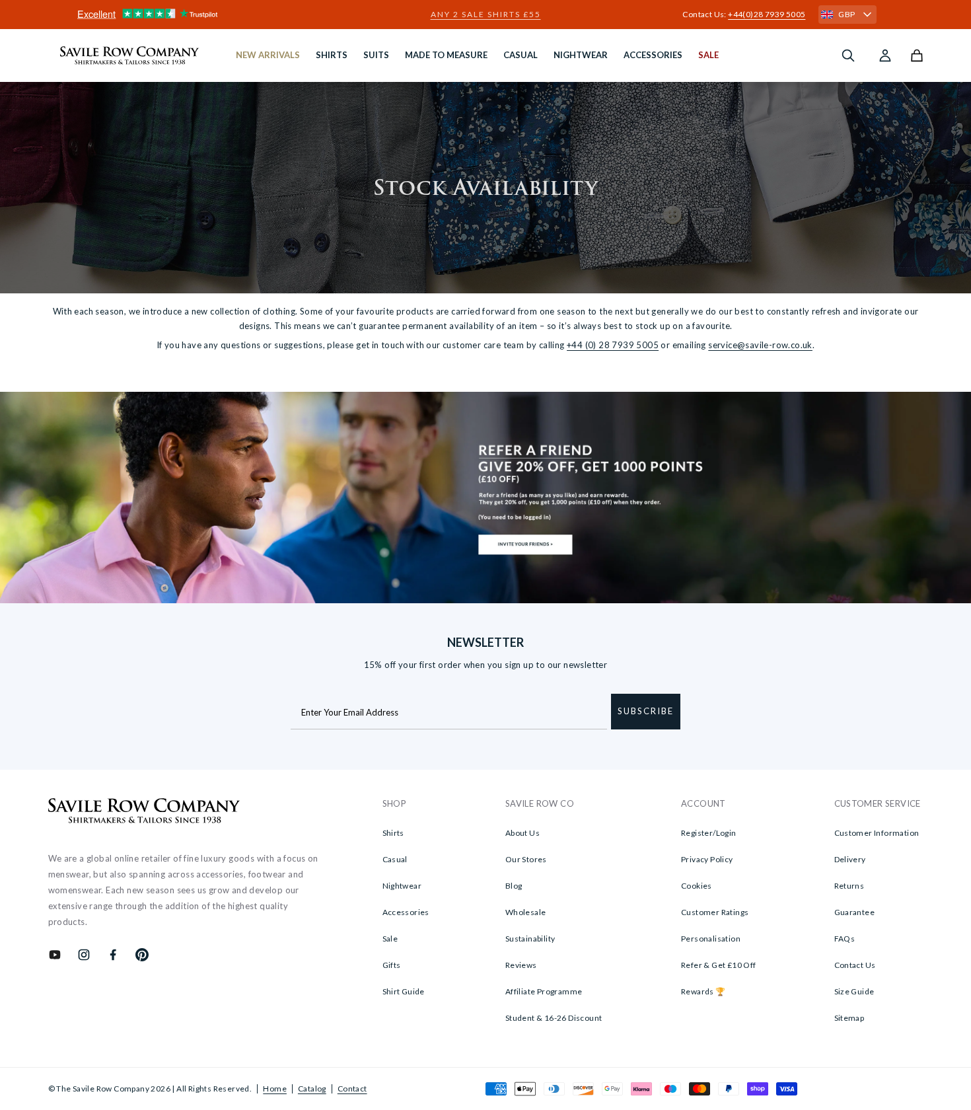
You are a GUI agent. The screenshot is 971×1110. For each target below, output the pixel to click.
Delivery (850, 859)
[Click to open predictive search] (848, 55)
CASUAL (520, 55)
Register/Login (709, 833)
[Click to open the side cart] (916, 55)
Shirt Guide (403, 991)
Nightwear (402, 886)
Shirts (393, 833)
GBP (846, 14)
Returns (849, 886)
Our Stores (526, 859)
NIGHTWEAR (581, 55)
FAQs (844, 939)
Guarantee (854, 912)
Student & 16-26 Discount (553, 1018)
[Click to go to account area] (885, 55)
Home (275, 1088)
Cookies (696, 886)
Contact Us (855, 965)
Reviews (521, 965)
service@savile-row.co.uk (760, 345)
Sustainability (530, 939)
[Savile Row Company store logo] (129, 55)
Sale (390, 939)
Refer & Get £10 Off (718, 965)
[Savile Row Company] (144, 812)
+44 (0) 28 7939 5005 (613, 345)
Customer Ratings (714, 912)
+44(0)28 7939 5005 (766, 14)
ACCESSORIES (653, 55)
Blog (513, 886)
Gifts (391, 965)
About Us (522, 833)
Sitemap (849, 1018)
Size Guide (854, 991)
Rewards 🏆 (703, 991)
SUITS (376, 55)
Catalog (312, 1088)
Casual (395, 859)
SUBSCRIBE (646, 711)
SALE (708, 55)
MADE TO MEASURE (446, 55)
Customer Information (876, 833)
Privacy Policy (707, 859)
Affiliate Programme (544, 991)
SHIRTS (331, 55)
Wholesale (525, 912)
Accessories (405, 912)
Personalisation (710, 939)
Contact (352, 1088)
